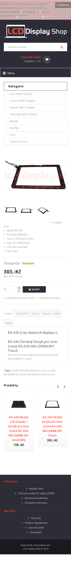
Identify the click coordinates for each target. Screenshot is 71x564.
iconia (51, 370)
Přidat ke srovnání (50, 298)
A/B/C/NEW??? (22, 313)
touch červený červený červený (37, 374)
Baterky (14, 121)
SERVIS (57, 313)
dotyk (33, 370)
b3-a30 (15, 370)
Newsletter (36, 532)
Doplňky (14, 128)
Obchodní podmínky (36, 498)
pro (39, 370)
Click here (22, 15)
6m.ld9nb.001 (11, 374)
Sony (12, 134)
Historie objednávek (36, 522)
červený (24, 370)
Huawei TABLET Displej (22, 107)
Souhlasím (63, 5)
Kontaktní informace (36, 502)
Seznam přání (36, 527)
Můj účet (36, 518)
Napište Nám (36, 488)
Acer (6, 226)
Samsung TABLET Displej (23, 114)
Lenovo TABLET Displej (22, 100)
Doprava (47, 313)
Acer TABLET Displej (21, 94)
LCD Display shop (31, 548)
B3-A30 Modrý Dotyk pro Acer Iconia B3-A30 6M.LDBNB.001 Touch (52, 426)
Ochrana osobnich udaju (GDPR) (36, 493)
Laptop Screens (19, 141)
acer (44, 370)
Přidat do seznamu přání (20, 298)
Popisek (8, 313)
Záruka (35, 313)
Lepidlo (8, 322)
